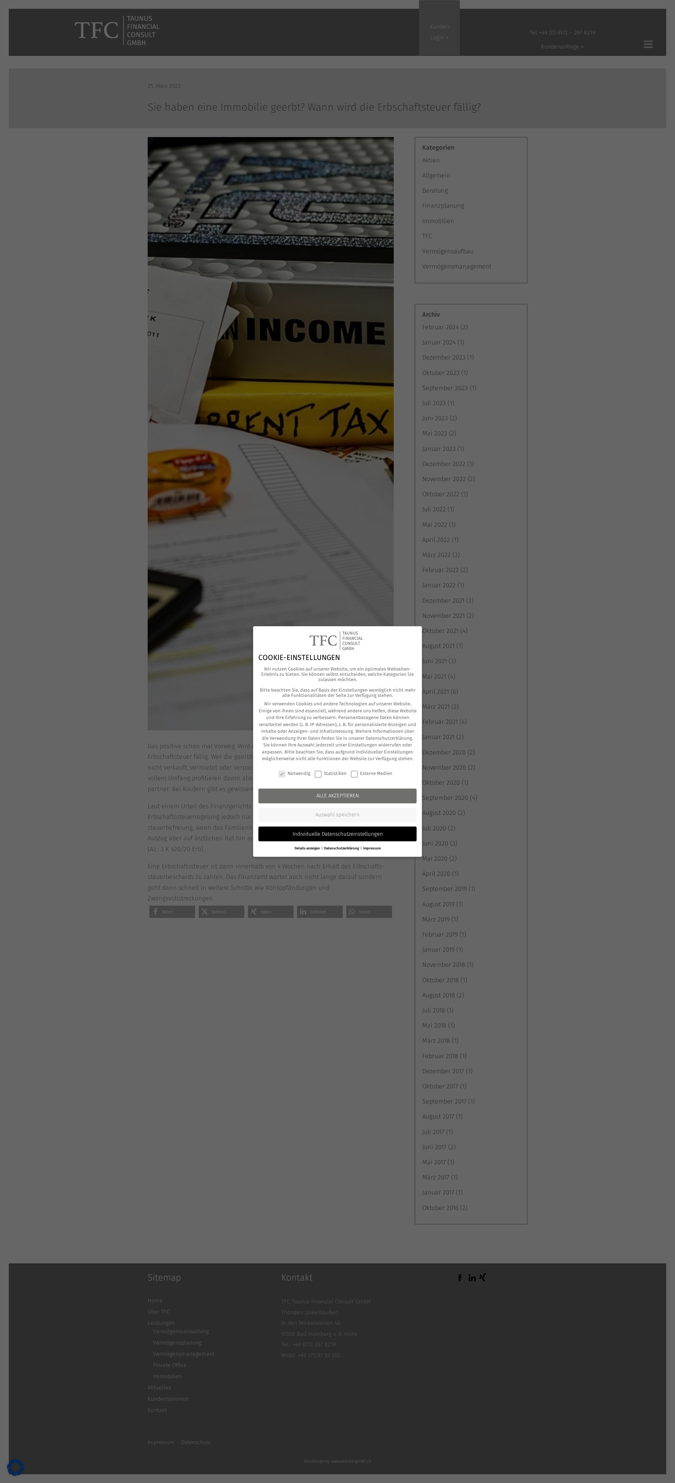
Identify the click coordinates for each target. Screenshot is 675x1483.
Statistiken (335, 773)
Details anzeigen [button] (308, 848)
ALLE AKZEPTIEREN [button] (337, 795)
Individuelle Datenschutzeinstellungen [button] (337, 834)
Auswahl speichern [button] (337, 814)
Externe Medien (376, 773)
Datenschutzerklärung (389, 738)
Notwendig (299, 773)
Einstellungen (362, 744)
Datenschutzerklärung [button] (342, 848)
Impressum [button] (372, 848)
